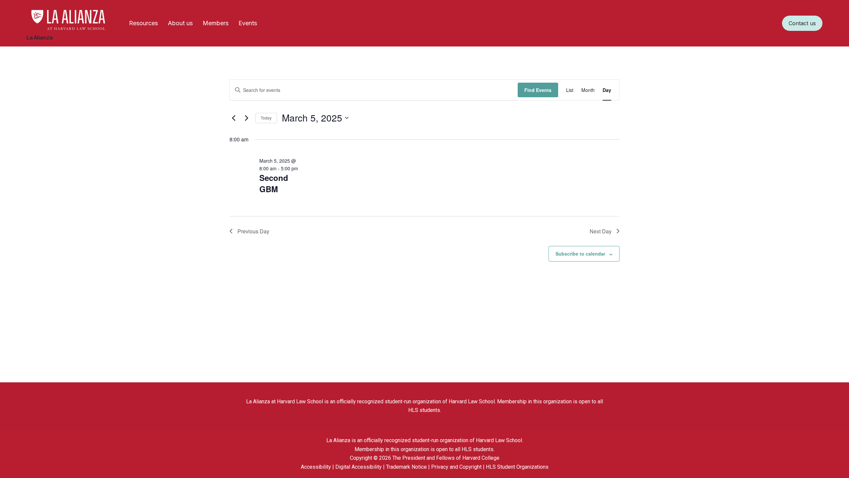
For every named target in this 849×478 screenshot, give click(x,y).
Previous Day (253, 231)
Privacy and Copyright (457, 467)
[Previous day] (233, 118)
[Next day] (246, 118)
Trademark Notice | (408, 467)
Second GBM (273, 183)
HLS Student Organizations (517, 467)
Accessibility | (318, 467)
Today (266, 117)
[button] (802, 23)
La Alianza (40, 37)
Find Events (538, 90)
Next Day (601, 231)
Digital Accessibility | (360, 467)
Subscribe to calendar (580, 253)
